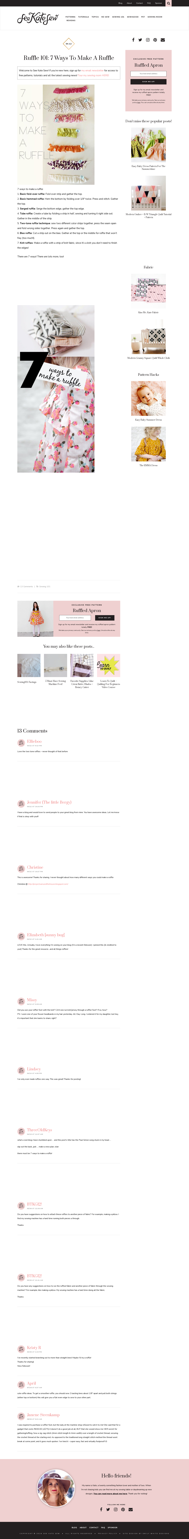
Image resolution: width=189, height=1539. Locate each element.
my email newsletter (92, 70)
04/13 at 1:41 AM (34, 939)
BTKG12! (34, 1204)
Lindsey (34, 1069)
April (31, 1383)
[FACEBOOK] (101, 1509)
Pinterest (155, 40)
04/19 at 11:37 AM (35, 1134)
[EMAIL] (131, 1509)
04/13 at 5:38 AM (34, 1004)
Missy (32, 1000)
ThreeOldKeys (39, 1130)
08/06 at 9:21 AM (34, 1419)
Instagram (148, 40)
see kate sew (38, 18)
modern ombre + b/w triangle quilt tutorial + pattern (148, 216)
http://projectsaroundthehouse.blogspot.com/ (48, 884)
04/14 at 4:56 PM (34, 1073)
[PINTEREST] (123, 1509)
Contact (139, 3)
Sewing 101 (44, 586)
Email (163, 40)
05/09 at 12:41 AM (35, 1280)
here (98, 630)
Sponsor (158, 3)
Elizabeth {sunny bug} (46, 935)
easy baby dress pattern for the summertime (148, 168)
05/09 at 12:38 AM (35, 1208)
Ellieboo (34, 741)
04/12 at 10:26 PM (35, 807)
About (129, 3)
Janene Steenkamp (43, 1415)
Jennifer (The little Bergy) (49, 802)
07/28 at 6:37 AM (34, 1388)
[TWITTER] (108, 1509)
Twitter (140, 40)
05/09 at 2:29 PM (34, 1352)
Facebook (133, 40)
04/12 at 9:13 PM (34, 746)
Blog (120, 3)
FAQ (149, 3)
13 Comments (26, 586)
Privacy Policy (107, 1533)
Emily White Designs (156, 1533)
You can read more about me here (110, 1493)
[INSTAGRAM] (115, 1509)
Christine (35, 867)
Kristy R (34, 1347)
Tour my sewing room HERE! (93, 75)
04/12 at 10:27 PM (35, 872)
